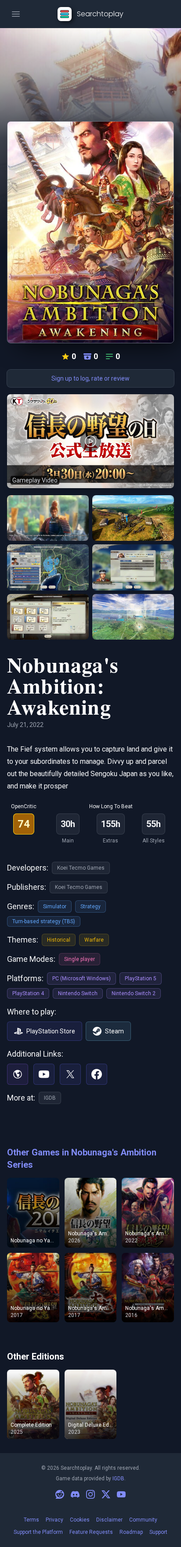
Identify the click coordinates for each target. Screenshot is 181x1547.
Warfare (94, 940)
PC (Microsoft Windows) (81, 978)
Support (158, 1532)
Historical (58, 940)
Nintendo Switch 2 (134, 993)
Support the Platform (38, 1532)
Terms (31, 1520)
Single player (79, 959)
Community (143, 1520)
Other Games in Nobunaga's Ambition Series (81, 1158)
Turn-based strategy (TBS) (43, 921)
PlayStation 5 (140, 978)
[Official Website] (17, 1074)
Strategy (90, 906)
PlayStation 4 (28, 993)
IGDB (50, 1098)
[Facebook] (96, 1074)
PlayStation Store (50, 1031)
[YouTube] (43, 1074)
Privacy (54, 1520)
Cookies (80, 1520)
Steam (114, 1031)
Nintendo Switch (78, 993)
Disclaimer (109, 1520)
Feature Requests (91, 1532)
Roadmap (131, 1532)
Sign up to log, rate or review (90, 378)
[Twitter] (70, 1074)
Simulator (54, 906)
